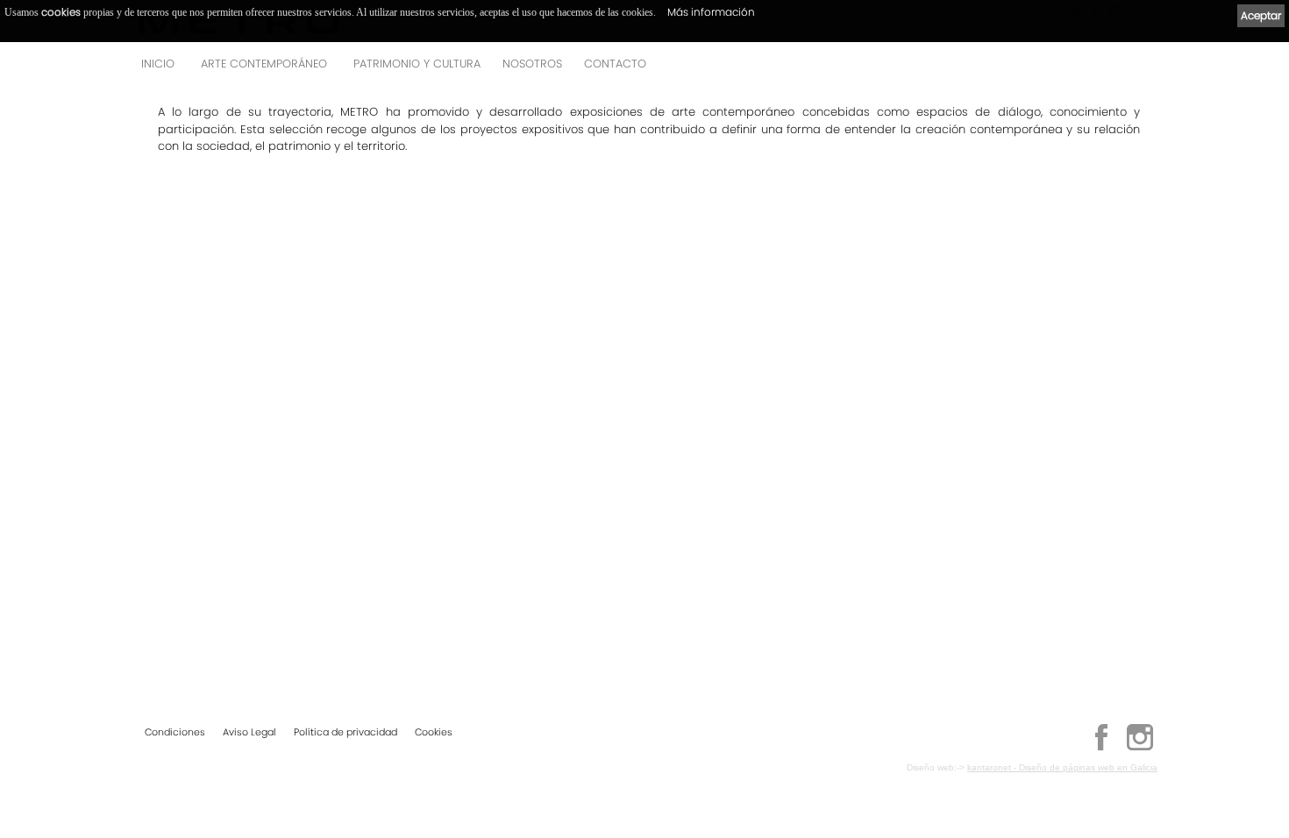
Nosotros (532, 63)
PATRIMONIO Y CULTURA (417, 63)
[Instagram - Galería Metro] (1139, 748)
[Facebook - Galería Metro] (1101, 748)
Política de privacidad (345, 732)
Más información (711, 11)
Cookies (433, 732)
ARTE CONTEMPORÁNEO (264, 63)
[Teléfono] (1139, 69)
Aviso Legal (249, 732)
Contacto (615, 63)
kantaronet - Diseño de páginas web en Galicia (1062, 767)
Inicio (157, 63)
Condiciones (175, 732)
